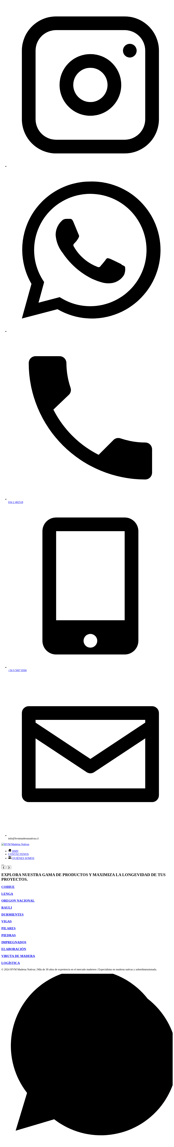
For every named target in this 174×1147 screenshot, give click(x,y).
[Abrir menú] (2, 864)
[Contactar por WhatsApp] (87, 1144)
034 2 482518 (15, 502)
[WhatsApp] (90, 331)
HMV (15, 851)
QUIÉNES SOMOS (23, 858)
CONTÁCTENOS (18, 854)
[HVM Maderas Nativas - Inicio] (15, 844)
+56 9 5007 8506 (17, 670)
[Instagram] (90, 166)
